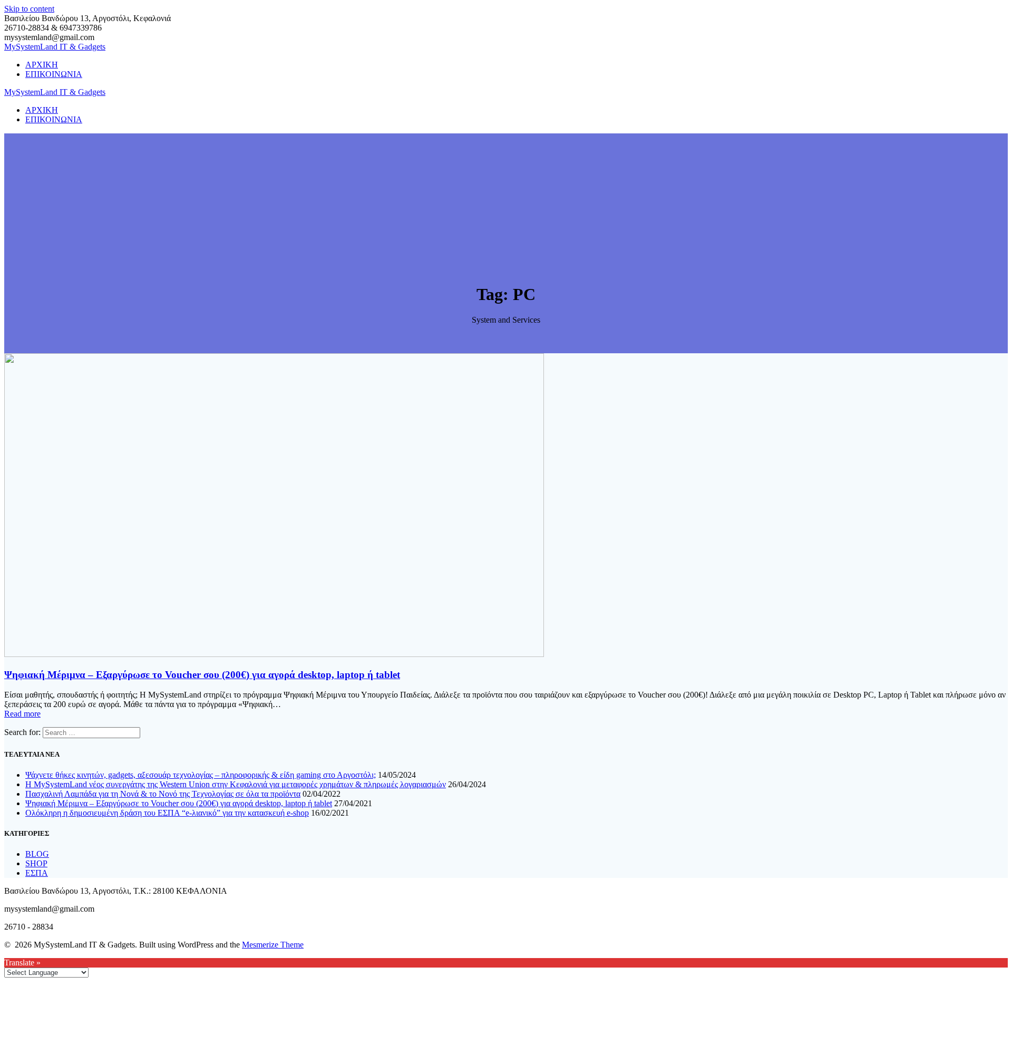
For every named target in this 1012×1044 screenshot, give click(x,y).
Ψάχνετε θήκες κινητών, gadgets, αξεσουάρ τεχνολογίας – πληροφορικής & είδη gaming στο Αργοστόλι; (200, 774)
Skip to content (29, 8)
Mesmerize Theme (273, 944)
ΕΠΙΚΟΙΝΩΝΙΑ (53, 74)
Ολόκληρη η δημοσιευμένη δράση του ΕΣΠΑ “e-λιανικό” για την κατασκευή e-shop (167, 812)
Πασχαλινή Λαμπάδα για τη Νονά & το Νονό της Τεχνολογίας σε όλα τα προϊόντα (162, 793)
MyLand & (54, 46)
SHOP (36, 863)
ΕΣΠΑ (36, 872)
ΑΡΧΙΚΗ (41, 64)
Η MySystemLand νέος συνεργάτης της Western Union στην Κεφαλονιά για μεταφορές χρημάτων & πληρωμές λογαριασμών (235, 784)
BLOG (37, 853)
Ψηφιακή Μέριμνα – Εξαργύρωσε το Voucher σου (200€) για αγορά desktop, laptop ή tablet (202, 674)
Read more (22, 713)
